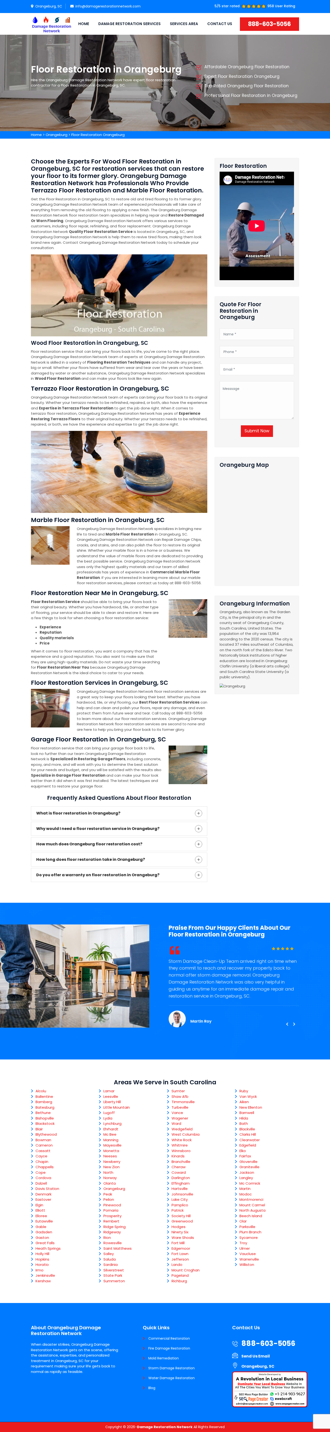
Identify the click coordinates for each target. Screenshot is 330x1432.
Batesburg (45, 1107)
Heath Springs (48, 1248)
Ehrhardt (110, 1129)
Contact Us (219, 23)
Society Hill (181, 1215)
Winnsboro (181, 1150)
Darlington (181, 1177)
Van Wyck (248, 1096)
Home (83, 23)
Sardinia (110, 1264)
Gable (41, 1226)
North (108, 1172)
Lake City (180, 1199)
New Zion (111, 1166)
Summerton (114, 1280)
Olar (243, 1221)
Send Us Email (255, 1356)
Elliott (40, 1210)
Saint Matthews (117, 1248)
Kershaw (43, 1280)
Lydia (107, 1118)
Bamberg (44, 1101)
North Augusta (252, 1210)
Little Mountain (116, 1107)
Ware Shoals (183, 1237)
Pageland (180, 1275)
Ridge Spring (114, 1226)
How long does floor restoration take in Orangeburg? (90, 859)
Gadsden (44, 1232)
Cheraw (179, 1166)
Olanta (109, 1183)
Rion (107, 1237)
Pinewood (112, 1205)
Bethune (43, 1112)
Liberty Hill (112, 1101)
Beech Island (250, 1215)
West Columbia (186, 1134)
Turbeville (180, 1107)
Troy (243, 1242)
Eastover (43, 1199)
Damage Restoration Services (129, 23)
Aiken (244, 1101)
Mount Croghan (186, 1270)
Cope (41, 1172)
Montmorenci (251, 1199)
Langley (246, 1177)
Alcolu (41, 1090)
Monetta (111, 1150)
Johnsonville (182, 1194)
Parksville (247, 1226)
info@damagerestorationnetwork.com (108, 6)
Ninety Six (180, 1232)
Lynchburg (112, 1123)
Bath (243, 1123)
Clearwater (249, 1139)
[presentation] (287, 1024)
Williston (246, 1264)
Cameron (44, 1145)
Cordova (43, 1177)
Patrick (178, 1210)
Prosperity (112, 1215)
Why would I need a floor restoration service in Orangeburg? (97, 828)
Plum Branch (250, 1232)
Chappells (45, 1166)
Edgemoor (181, 1248)
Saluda (109, 1259)
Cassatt (43, 1150)
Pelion (108, 1199)
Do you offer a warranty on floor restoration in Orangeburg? (97, 875)
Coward (179, 1172)
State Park (112, 1275)
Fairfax (245, 1156)
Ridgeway (112, 1232)
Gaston (42, 1237)
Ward (176, 1123)
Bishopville (45, 1118)
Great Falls (45, 1242)
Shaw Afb (180, 1096)
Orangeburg (56, 134)
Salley (108, 1253)
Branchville (181, 1161)
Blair (39, 1129)
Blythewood (46, 1134)
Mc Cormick (249, 1183)
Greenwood (182, 1221)
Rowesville (112, 1242)
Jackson (246, 1172)
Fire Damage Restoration (169, 1348)
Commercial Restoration (169, 1338)
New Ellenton (250, 1107)
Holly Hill (42, 1253)
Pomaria (110, 1210)
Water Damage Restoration (171, 1378)
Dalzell (41, 1183)
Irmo (39, 1270)
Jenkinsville (45, 1275)
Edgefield (247, 1145)
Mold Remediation (163, 1358)
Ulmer (244, 1248)
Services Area (184, 23)
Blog (151, 1387)
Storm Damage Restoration (171, 1368)
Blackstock (45, 1123)
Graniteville (249, 1166)
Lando (177, 1264)
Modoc (245, 1194)
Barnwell (246, 1112)
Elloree (41, 1215)
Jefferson (180, 1259)
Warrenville (249, 1259)
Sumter (178, 1090)
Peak (107, 1194)
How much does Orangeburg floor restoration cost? (89, 844)
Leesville (110, 1096)
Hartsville (180, 1188)
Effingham (181, 1183)
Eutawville (44, 1221)
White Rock (182, 1139)
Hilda (243, 1118)
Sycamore (248, 1237)
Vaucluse (247, 1253)
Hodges (179, 1226)
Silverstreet (113, 1270)
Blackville (247, 1129)
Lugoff (109, 1112)
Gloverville (248, 1161)
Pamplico (180, 1205)
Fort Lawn (180, 1253)
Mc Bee (109, 1134)
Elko (242, 1150)
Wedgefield (182, 1129)
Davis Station (47, 1188)
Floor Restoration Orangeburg (98, 134)
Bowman (43, 1139)
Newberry (111, 1161)
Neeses (110, 1156)
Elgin (39, 1205)
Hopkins (42, 1259)
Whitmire (180, 1145)
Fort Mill (178, 1242)
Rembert (111, 1221)
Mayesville (112, 1145)
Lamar (109, 1090)
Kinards (178, 1156)
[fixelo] (51, 24)
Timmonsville (183, 1101)
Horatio (42, 1264)
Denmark (43, 1194)
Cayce (41, 1156)
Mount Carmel (252, 1205)
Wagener (180, 1118)
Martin (245, 1188)
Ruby (243, 1090)
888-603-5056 (269, 24)
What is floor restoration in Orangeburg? (78, 813)
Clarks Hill (247, 1134)
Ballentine (44, 1096)
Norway (110, 1177)
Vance (177, 1112)
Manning (110, 1139)
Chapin (42, 1161)
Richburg (179, 1280)
